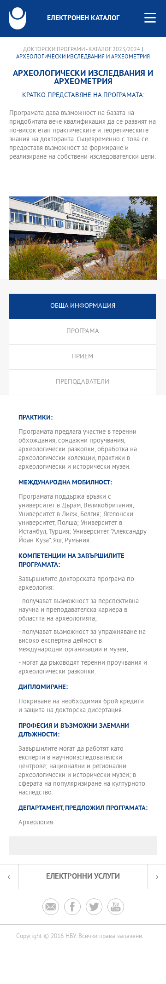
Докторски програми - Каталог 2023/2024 (81, 49)
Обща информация (82, 306)
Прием (82, 356)
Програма (82, 331)
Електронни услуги (83, 876)
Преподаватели (82, 382)
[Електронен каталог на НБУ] (17, 18)
